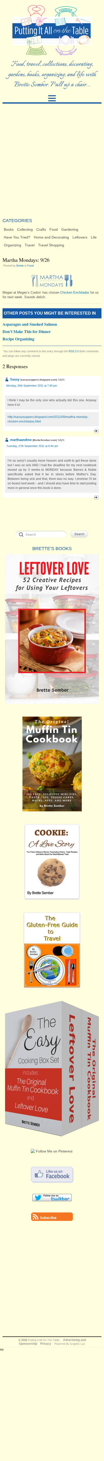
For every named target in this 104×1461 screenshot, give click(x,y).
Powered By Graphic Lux (69, 1343)
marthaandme (21, 440)
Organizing (12, 245)
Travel (30, 245)
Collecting (25, 229)
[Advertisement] (52, 161)
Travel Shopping (51, 245)
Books (9, 229)
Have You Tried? (17, 237)
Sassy (14, 379)
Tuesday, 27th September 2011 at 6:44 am (32, 445)
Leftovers (79, 237)
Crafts (41, 229)
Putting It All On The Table (43, 1339)
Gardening (69, 229)
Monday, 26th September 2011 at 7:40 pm (31, 385)
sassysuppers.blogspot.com (38, 379)
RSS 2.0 (74, 351)
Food (53, 229)
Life (94, 237)
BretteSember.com (44, 440)
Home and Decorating (51, 237)
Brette (20, 265)
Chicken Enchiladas (74, 292)
